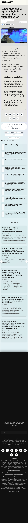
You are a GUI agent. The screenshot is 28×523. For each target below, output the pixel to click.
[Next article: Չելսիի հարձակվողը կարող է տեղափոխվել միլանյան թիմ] (26, 261)
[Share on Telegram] (6, 114)
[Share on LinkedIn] (14, 118)
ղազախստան (18, 135)
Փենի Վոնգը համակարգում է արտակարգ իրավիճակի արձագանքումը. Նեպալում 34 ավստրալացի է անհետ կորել (13, 84)
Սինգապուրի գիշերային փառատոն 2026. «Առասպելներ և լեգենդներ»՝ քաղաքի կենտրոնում (15, 198)
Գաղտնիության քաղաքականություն (14, 474)
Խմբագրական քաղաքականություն (17, 472)
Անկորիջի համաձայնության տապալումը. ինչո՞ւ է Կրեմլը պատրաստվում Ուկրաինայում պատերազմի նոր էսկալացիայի (14, 94)
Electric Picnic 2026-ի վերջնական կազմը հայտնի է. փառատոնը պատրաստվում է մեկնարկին (15, 212)
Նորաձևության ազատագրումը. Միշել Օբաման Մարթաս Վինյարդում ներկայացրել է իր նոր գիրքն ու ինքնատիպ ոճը (13, 300)
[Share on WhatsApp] (18, 114)
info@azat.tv (10, 444)
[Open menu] (24, 2)
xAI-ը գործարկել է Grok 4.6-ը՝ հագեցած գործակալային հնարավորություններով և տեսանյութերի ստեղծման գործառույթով (15, 183)
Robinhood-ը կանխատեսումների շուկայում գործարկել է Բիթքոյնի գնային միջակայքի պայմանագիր (15, 145)
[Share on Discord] (10, 114)
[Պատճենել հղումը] (23, 22)
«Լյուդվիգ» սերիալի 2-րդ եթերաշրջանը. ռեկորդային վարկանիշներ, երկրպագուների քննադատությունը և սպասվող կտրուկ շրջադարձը (12, 274)
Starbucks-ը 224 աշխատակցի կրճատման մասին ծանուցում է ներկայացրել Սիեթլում (15, 153)
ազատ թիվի (13, 132)
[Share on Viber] (18, 118)
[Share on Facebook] (10, 118)
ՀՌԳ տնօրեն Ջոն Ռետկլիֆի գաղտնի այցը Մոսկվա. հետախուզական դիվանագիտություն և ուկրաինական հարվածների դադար (14, 190)
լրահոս (21, 132)
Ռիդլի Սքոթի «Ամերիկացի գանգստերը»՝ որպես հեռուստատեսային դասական (12, 229)
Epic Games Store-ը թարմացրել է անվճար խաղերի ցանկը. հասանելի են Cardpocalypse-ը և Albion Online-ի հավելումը (15, 175)
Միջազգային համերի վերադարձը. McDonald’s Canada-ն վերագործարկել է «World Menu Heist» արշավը (14, 168)
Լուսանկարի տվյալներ (7, 43)
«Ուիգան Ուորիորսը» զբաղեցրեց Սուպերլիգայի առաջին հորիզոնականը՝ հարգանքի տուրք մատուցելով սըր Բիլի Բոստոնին (13, 251)
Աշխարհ (11, 27)
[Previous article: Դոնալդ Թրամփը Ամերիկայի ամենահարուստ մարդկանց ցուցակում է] (1, 261)
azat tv (6, 132)
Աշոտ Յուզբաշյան (16, 124)
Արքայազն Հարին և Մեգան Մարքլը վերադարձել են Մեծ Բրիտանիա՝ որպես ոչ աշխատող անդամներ (13, 103)
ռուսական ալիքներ (14, 137)
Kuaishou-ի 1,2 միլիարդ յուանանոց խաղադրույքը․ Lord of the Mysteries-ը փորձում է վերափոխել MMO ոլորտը (14, 160)
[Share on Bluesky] (14, 114)
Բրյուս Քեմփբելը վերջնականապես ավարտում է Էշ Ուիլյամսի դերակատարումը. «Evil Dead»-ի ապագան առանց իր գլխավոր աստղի (14, 205)
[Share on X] (21, 114)
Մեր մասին (4, 472)
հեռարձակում (9, 135)
